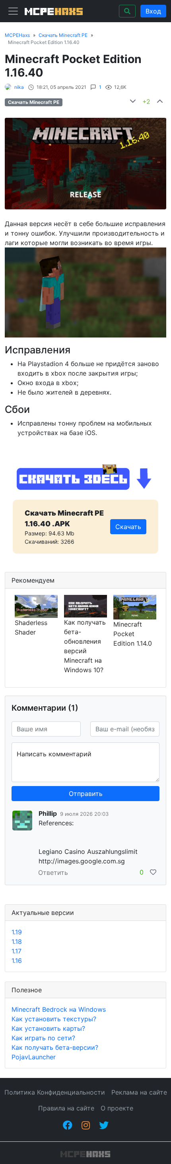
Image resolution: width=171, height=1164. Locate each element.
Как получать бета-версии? (55, 1047)
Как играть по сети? (43, 1038)
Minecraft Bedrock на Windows (59, 1009)
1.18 (17, 941)
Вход (153, 11)
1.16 (17, 961)
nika (19, 87)
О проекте (117, 1108)
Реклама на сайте (139, 1092)
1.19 (17, 932)
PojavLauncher (34, 1057)
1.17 (16, 951)
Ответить (53, 872)
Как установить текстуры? (54, 1019)
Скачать (128, 527)
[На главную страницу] (52, 11)
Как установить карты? (48, 1028)
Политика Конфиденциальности (54, 1092)
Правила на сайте (66, 1108)
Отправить (86, 794)
